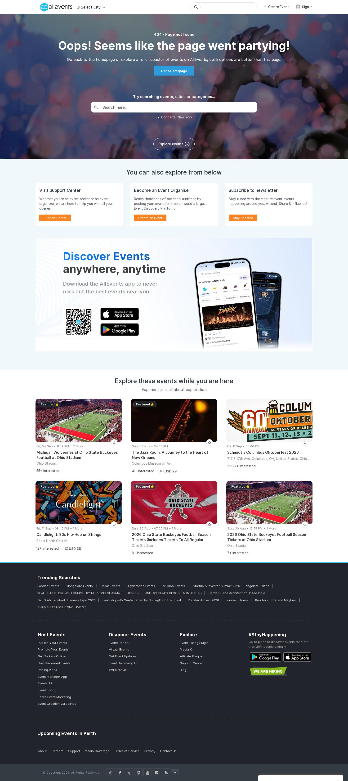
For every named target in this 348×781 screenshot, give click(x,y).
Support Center (191, 663)
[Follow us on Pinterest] (157, 772)
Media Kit (186, 649)
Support (74, 751)
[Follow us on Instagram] (138, 772)
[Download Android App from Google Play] (265, 657)
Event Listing (47, 690)
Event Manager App (52, 676)
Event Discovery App (124, 663)
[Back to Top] (175, 772)
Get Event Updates (122, 656)
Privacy (149, 751)
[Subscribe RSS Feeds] (166, 772)
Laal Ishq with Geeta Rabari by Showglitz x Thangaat (142, 600)
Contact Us (168, 751)
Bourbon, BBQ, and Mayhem (276, 600)
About (42, 751)
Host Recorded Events (54, 663)
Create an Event (150, 218)
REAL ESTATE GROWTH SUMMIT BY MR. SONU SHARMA (78, 593)
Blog (183, 670)
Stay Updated (243, 218)
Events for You (119, 643)
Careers (57, 751)
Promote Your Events (53, 649)
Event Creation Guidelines (57, 703)
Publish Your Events (52, 643)
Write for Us (118, 670)
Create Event (278, 7)
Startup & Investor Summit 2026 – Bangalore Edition (231, 586)
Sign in (306, 7)
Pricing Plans (47, 670)
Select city (91, 7)
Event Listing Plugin (194, 643)
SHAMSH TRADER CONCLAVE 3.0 (61, 607)
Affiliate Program (192, 656)
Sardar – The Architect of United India (237, 593)
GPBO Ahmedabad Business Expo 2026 (66, 600)
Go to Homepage (174, 71)
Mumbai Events (174, 586)
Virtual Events (119, 649)
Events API (45, 683)
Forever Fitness (237, 600)
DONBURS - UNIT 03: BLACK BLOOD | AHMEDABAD (164, 593)
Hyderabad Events (142, 586)
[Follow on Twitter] (129, 772)
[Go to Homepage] (111, 772)
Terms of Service (127, 751)
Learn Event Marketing (54, 697)
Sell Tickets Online (52, 656)
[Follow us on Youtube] (147, 772)
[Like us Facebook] (120, 772)
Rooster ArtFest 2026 (203, 600)
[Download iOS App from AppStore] (297, 657)
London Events (48, 586)
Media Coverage (97, 751)
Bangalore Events (80, 586)
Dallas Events (111, 586)
